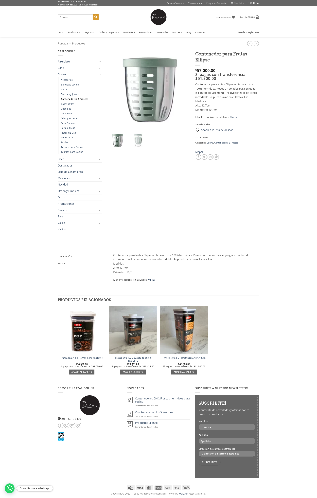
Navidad (63, 184)
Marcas (176, 32)
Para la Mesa (68, 127)
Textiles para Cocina (72, 151)
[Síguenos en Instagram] (251, 3)
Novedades (162, 32)
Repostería (67, 137)
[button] (238, 3)
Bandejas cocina (70, 84)
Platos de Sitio (68, 132)
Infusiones (66, 113)
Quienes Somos (174, 3)
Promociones (145, 32)
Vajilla (61, 223)
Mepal (233, 117)
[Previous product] (256, 43)
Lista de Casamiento (70, 172)
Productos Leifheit (146, 422)
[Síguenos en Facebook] (248, 3)
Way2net (183, 493)
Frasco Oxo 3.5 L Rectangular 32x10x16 (184, 357)
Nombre (203, 421)
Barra (64, 89)
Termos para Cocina (72, 147)
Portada (63, 43)
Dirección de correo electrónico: (217, 448)
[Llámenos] (258, 3)
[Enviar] (96, 17)
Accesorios (67, 79)
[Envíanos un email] (254, 3)
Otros (61, 197)
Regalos (88, 32)
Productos (73, 32)
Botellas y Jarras (70, 94)
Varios (62, 229)
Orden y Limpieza (108, 32)
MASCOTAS (129, 32)
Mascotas (64, 178)
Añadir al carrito (81, 372)
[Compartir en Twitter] (204, 157)
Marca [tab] (62, 263)
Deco (61, 159)
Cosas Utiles (67, 103)
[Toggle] (100, 61)
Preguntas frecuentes (216, 3)
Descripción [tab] (65, 256)
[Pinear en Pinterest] (216, 157)
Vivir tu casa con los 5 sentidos (154, 412)
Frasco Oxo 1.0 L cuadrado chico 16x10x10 (133, 359)
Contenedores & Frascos (226, 142)
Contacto (200, 32)
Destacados (65, 165)
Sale (60, 216)
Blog (188, 32)
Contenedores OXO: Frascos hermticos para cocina (162, 400)
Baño (61, 68)
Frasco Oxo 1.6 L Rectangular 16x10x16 (81, 357)
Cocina (210, 142)
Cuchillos (66, 108)
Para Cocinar (68, 123)
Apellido (203, 434)
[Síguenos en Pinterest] (78, 425)
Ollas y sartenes (70, 118)
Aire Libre (64, 61)
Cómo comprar (195, 3)
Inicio (60, 32)
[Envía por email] (210, 157)
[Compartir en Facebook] (198, 157)
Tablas (64, 142)
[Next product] (249, 43)
